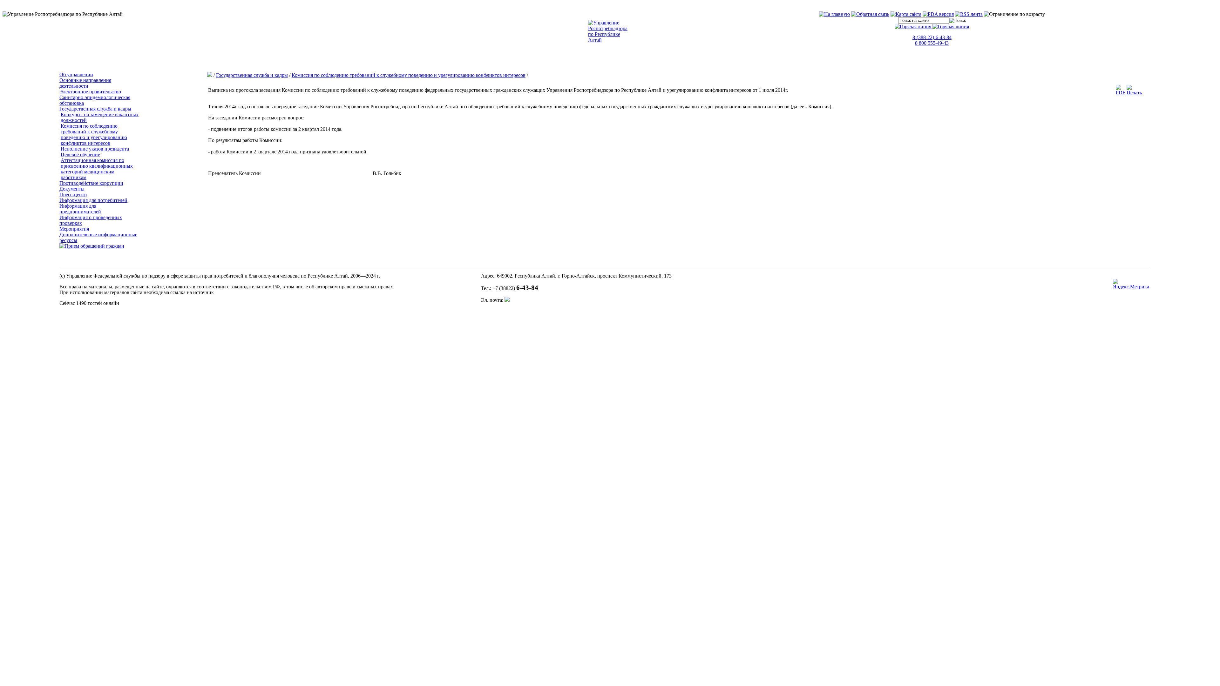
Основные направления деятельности (85, 83)
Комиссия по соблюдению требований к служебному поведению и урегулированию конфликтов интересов (94, 134)
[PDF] (1120, 92)
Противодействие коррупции (91, 183)
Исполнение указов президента (95, 148)
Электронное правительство (90, 91)
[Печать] (1134, 92)
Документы (72, 189)
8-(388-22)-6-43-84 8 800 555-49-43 (932, 40)
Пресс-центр (73, 194)
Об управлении (76, 74)
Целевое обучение (80, 154)
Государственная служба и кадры (95, 108)
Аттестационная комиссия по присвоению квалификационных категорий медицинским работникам (97, 169)
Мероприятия (74, 229)
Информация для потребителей (93, 200)
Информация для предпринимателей (80, 208)
